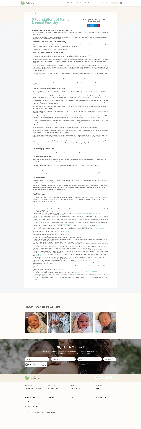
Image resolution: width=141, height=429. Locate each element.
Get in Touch (88, 3)
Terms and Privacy (51, 412)
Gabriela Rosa (70, 3)
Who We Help (28, 393)
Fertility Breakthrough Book (54, 393)
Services (62, 3)
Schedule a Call (98, 393)
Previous (111, 306)
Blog (73, 401)
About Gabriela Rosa (53, 388)
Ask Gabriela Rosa (76, 388)
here (44, 70)
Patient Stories (28, 401)
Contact (97, 388)
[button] (88, 25)
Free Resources (75, 393)
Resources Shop (75, 397)
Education (79, 3)
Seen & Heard (51, 397)
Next (113, 306)
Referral (101, 3)
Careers (108, 3)
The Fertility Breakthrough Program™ (33, 388)
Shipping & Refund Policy (100, 397)
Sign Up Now (108, 359)
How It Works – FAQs (30, 397)
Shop (96, 3)
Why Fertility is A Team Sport (31, 406)
